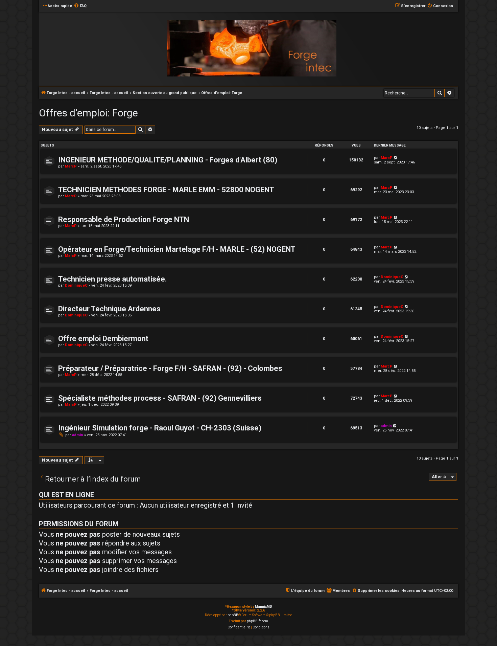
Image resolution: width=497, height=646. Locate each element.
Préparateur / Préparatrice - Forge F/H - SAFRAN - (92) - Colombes (170, 368)
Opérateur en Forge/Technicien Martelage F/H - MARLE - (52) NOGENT (176, 249)
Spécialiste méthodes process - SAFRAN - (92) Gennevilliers (160, 398)
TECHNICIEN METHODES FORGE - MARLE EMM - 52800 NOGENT (166, 189)
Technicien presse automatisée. (112, 279)
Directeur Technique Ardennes (109, 309)
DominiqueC (76, 285)
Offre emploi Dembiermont (103, 338)
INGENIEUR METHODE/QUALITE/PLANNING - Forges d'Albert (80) (167, 160)
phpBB (233, 615)
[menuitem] (80, 6)
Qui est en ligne (66, 495)
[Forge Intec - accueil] (252, 48)
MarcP (71, 166)
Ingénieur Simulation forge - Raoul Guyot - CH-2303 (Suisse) (159, 428)
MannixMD (263, 606)
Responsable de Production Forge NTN (123, 219)
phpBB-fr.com (257, 621)
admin (77, 435)
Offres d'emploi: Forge (88, 113)
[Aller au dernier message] (396, 158)
